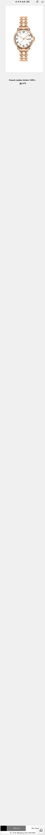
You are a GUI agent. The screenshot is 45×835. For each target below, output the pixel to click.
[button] (37, 1)
